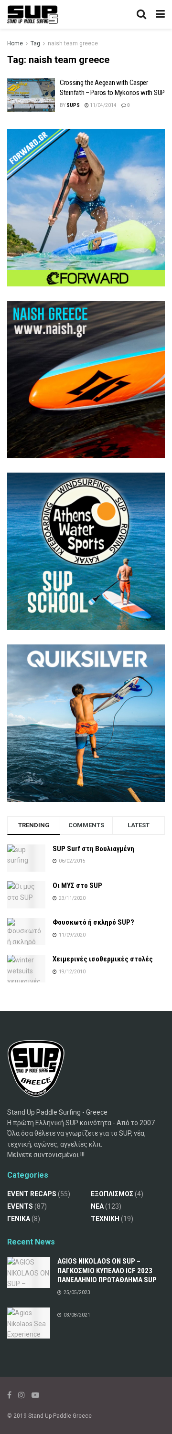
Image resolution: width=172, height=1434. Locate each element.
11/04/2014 (103, 105)
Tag (35, 43)
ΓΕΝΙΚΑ (18, 1219)
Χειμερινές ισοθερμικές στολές (103, 959)
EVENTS (20, 1206)
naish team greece (73, 43)
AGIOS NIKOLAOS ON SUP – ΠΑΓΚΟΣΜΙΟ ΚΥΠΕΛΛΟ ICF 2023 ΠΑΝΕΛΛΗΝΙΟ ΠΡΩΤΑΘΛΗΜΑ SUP (107, 1270)
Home (15, 43)
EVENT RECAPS (31, 1194)
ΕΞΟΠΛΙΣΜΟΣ (112, 1194)
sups (73, 105)
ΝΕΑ (97, 1206)
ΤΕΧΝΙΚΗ (105, 1219)
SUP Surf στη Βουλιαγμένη (93, 848)
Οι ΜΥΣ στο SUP (77, 885)
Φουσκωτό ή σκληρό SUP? (93, 922)
